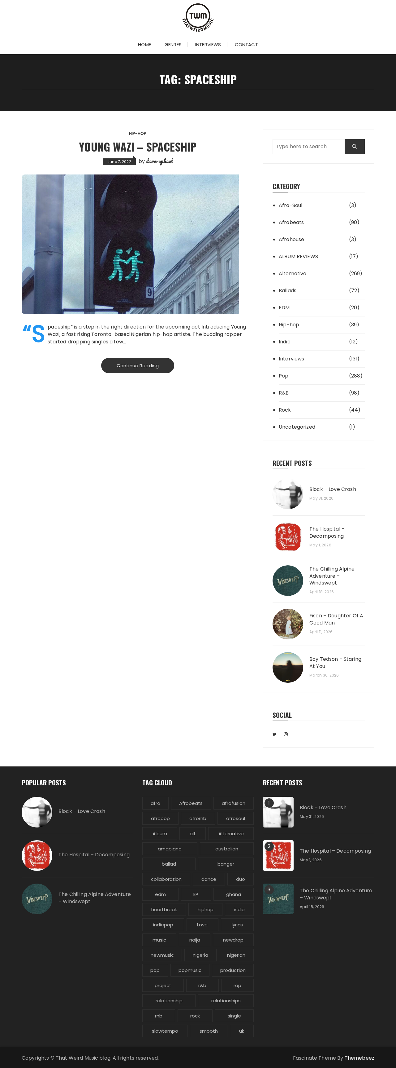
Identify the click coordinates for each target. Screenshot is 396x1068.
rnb (158, 1016)
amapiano (170, 848)
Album (160, 833)
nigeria (200, 955)
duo (240, 879)
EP (195, 894)
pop (155, 970)
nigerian (236, 955)
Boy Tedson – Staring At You (335, 662)
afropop (160, 818)
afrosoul (235, 818)
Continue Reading (138, 365)
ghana (233, 894)
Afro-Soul (290, 205)
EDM (284, 307)
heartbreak (164, 909)
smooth (209, 1031)
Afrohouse (291, 239)
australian (226, 848)
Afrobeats (291, 222)
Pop (283, 375)
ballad (169, 864)
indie (239, 909)
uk (241, 1031)
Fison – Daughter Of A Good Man (336, 619)
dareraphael (159, 161)
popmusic (190, 970)
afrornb (197, 818)
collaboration (166, 879)
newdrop (233, 940)
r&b (202, 985)
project (163, 985)
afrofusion (233, 803)
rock (195, 1016)
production (233, 970)
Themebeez (359, 1057)
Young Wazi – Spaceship (137, 146)
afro (155, 803)
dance (208, 879)
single (234, 1016)
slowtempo (165, 1031)
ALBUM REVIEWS (298, 256)
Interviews (208, 44)
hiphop (205, 909)
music (159, 940)
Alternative (293, 273)
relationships (226, 1000)
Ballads (287, 290)
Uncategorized (297, 426)
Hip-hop (137, 133)
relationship (169, 1000)
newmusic (162, 955)
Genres (173, 44)
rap (237, 985)
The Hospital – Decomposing (327, 532)
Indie (285, 341)
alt (193, 833)
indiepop (163, 924)
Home (144, 44)
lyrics (237, 924)
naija (194, 940)
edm (160, 894)
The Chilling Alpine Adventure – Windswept (332, 576)
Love (202, 924)
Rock (285, 409)
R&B (284, 392)
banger (225, 864)
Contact (246, 44)
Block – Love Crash (332, 489)
